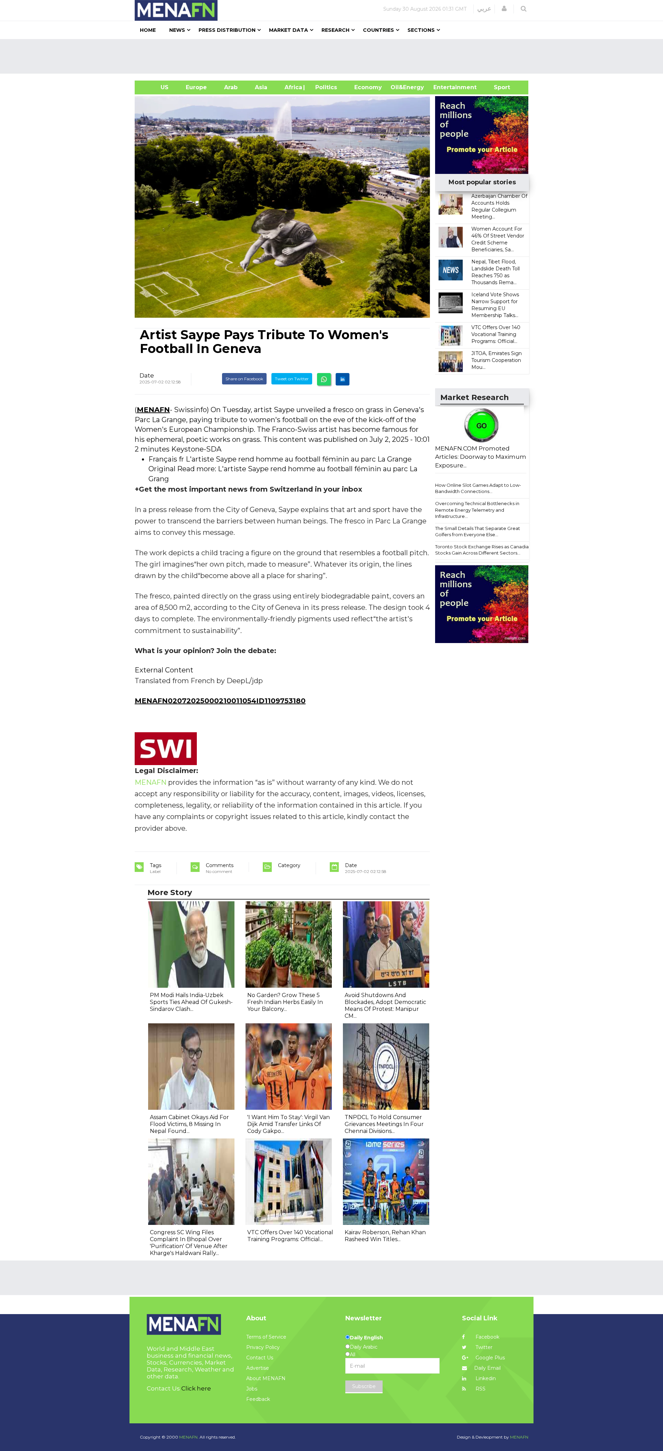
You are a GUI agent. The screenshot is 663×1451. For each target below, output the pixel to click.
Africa (292, 87)
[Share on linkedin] (342, 379)
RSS (480, 1389)
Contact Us (259, 1358)
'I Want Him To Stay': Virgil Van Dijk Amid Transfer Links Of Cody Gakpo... (288, 1124)
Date (147, 375)
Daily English (366, 1337)
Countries (378, 30)
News (177, 30)
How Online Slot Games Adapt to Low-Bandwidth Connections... (478, 488)
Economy (368, 87)
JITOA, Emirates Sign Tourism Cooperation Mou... (496, 360)
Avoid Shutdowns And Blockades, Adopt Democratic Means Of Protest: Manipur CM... (385, 1005)
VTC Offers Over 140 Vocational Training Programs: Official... (495, 334)
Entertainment (444, 87)
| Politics (324, 87)
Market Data (288, 30)
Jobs (251, 1389)
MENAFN (153, 410)
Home (148, 30)
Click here (196, 1388)
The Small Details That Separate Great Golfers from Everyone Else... (477, 531)
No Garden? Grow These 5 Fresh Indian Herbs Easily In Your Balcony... (285, 1002)
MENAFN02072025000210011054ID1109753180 (220, 701)
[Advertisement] (334, 56)
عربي (484, 8)
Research (335, 30)
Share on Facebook (244, 378)
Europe (196, 87)
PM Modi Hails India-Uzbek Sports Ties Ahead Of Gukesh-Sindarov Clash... (191, 1002)
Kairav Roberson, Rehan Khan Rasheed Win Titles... (385, 1236)
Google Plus (489, 1358)
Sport (497, 87)
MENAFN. (189, 1437)
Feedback (258, 1399)
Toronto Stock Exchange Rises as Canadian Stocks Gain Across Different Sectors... (483, 550)
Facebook (486, 1337)
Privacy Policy (263, 1347)
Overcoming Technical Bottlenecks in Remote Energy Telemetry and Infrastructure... (477, 510)
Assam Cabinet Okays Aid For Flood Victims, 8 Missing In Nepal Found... (189, 1124)
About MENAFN (266, 1378)
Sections (421, 30)
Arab (230, 87)
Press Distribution (227, 30)
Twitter (483, 1347)
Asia (261, 87)
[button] (504, 8)
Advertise (257, 1368)
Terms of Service (266, 1337)
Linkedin (485, 1378)
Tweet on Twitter (292, 378)
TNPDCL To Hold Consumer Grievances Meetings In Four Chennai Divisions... (384, 1124)
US (156, 87)
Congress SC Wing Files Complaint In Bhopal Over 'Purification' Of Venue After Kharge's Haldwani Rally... (189, 1242)
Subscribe (364, 1386)
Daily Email (487, 1368)
